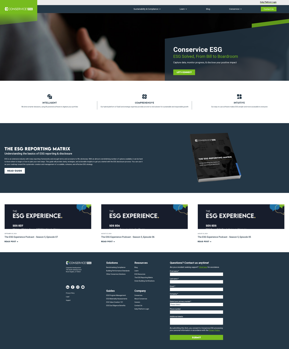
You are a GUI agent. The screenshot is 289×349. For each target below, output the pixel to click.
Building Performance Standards (118, 271)
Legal (67, 296)
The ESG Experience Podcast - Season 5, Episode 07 (31, 237)
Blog (208, 9)
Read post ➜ (11, 241)
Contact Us (269, 9)
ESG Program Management (116, 295)
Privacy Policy (70, 293)
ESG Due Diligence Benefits (115, 305)
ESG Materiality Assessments (116, 299)
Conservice (234, 9)
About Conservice (140, 299)
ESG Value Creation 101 (114, 302)
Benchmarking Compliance (115, 267)
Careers (137, 302)
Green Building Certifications (144, 281)
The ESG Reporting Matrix (143, 277)
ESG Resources (139, 274)
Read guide (14, 170)
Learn (182, 9)
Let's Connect (184, 72)
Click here (203, 267)
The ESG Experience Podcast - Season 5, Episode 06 (127, 237)
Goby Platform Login (268, 2)
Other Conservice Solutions (116, 274)
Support (68, 300)
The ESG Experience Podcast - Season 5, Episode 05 (224, 237)
